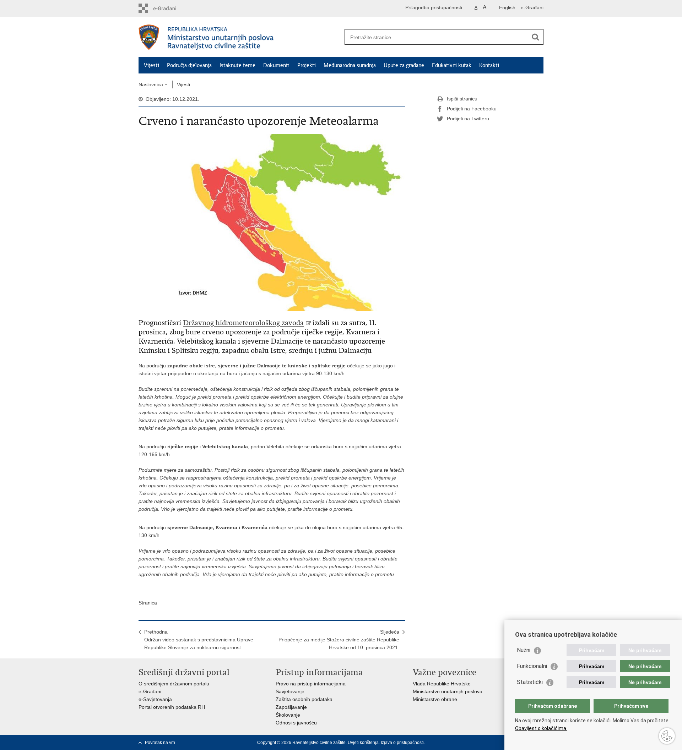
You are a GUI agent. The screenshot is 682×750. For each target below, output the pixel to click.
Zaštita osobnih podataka (304, 699)
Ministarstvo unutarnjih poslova (447, 691)
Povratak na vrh (160, 742)
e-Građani (532, 7)
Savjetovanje (290, 691)
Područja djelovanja (189, 65)
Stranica (148, 603)
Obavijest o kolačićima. (541, 728)
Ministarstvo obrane (435, 699)
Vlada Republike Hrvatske (442, 683)
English (507, 7)
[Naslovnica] (240, 37)
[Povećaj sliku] (272, 222)
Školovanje (288, 715)
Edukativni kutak (451, 65)
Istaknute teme (237, 65)
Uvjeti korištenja (363, 742)
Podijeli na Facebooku (472, 108)
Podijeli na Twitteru (468, 118)
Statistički (530, 682)
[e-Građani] (169, 8)
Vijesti (151, 65)
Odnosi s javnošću (296, 723)
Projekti (306, 65)
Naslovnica (151, 84)
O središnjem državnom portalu (174, 683)
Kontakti (489, 65)
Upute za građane (404, 65)
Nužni (523, 650)
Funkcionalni (532, 666)
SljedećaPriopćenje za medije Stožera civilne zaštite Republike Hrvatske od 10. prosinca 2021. (338, 639)
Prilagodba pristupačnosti (433, 7)
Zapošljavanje (291, 707)
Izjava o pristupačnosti (402, 742)
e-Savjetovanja (155, 699)
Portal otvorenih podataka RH (172, 707)
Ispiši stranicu (462, 99)
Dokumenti (276, 65)
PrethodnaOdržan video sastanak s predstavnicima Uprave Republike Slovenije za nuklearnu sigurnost (198, 639)
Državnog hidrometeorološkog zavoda (243, 322)
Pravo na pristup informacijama (311, 683)
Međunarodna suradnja (350, 65)
